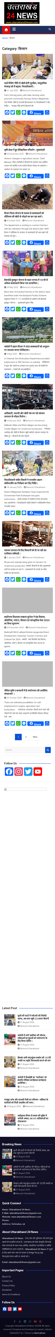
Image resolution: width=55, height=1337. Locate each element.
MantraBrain (39, 1333)
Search (48, 750)
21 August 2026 (27, 1022)
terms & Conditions (11, 1294)
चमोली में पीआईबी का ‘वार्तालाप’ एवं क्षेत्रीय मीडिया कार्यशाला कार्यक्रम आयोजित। (32, 1080)
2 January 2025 (14, 557)
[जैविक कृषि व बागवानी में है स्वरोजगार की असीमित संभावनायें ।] (27, 674)
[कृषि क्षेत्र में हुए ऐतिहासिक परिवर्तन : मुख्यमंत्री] (27, 133)
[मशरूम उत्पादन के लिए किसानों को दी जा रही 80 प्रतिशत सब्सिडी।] (27, 533)
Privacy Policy (8, 1285)
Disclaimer (7, 1290)
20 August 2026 (27, 1087)
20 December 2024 (15, 627)
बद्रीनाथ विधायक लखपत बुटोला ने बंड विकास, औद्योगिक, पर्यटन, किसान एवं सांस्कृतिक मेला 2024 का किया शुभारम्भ (27, 620)
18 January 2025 (14, 487)
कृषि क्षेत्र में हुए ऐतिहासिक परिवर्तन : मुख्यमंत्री (24, 149)
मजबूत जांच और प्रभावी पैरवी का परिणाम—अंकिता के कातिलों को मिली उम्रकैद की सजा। (26, 1101)
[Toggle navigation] (14, 29)
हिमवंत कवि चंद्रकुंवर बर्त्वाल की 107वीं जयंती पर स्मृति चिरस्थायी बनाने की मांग (34, 1059)
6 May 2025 (12, 354)
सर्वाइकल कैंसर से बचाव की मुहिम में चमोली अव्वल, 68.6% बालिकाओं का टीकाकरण (33, 1118)
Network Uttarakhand (32, 90)
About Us (6, 1276)
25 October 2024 (14, 698)
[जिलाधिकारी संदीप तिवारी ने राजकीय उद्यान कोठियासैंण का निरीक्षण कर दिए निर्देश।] (27, 463)
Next (35, 737)
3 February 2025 (14, 421)
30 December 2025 (15, 154)
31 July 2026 (12, 90)
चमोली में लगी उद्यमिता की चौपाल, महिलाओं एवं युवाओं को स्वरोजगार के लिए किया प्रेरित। (32, 1038)
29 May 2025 (12, 287)
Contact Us (7, 1281)
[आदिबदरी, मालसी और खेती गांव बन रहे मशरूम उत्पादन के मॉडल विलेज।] (27, 396)
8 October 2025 (13, 220)
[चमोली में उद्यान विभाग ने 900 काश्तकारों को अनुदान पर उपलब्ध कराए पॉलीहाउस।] (27, 330)
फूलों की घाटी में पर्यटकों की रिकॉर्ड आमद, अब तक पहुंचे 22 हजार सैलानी (33, 1017)
